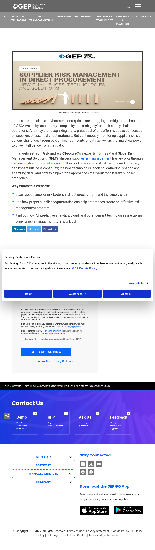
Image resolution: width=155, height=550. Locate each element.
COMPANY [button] (43, 482)
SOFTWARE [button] (43, 465)
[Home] (28, 6)
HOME (6, 386)
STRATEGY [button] (43, 457)
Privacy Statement (53, 331)
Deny (28, 293)
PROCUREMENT (83, 16)
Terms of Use (43, 361)
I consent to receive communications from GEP (53, 339)
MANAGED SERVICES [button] (43, 473)
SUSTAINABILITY (142, 16)
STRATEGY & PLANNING (122, 20)
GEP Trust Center (75, 535)
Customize (75, 293)
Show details (134, 283)
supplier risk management (91, 158)
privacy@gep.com (73, 326)
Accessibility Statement (103, 535)
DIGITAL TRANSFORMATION (41, 18)
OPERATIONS (63, 16)
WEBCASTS (16, 386)
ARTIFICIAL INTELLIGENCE (17, 18)
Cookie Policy (120, 531)
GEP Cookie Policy (84, 268)
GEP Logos (54, 535)
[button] (138, 6)
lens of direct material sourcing (40, 163)
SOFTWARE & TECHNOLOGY (104, 18)
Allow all (126, 293)
